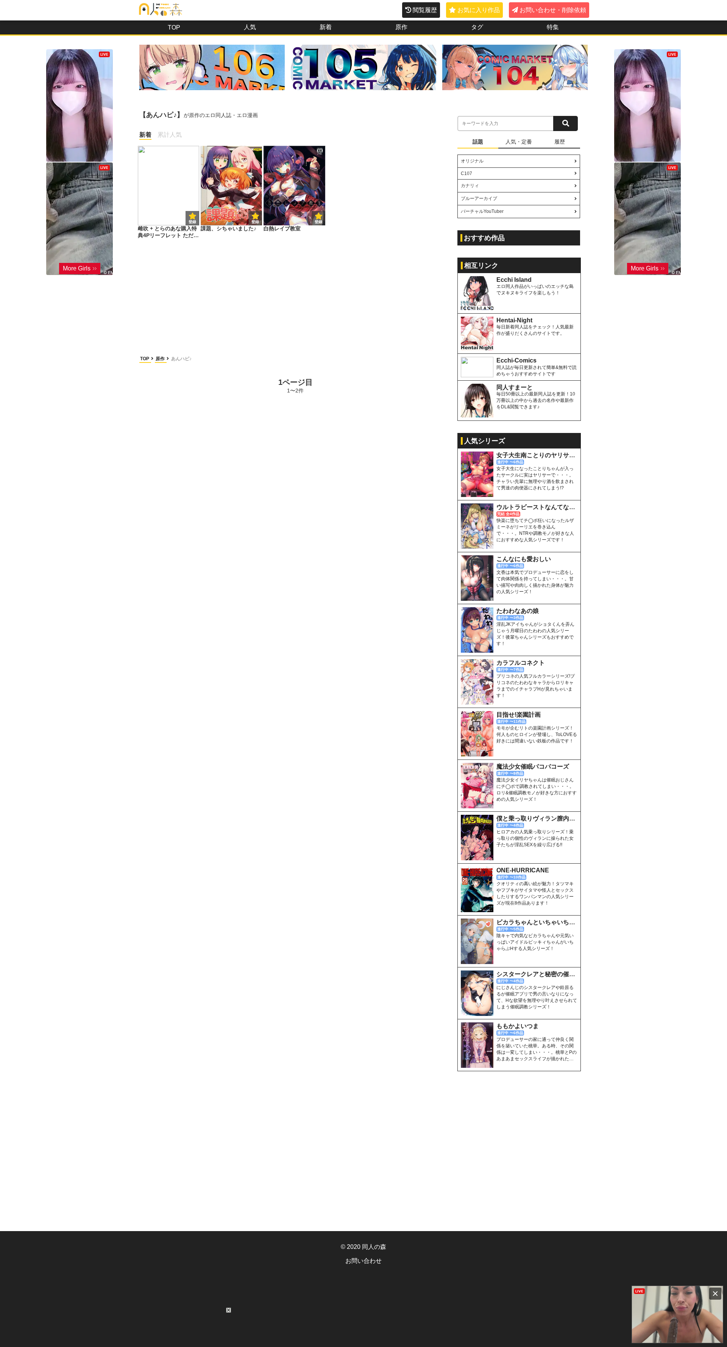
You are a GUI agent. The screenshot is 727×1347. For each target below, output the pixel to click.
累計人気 (170, 134)
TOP (174, 27)
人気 (250, 27)
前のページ (168, 385)
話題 (478, 142)
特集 (553, 27)
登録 (255, 222)
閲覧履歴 (425, 10)
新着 (326, 27)
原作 (401, 27)
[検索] (565, 123)
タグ (477, 27)
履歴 (559, 142)
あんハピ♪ (181, 358)
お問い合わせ (363, 1261)
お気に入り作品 (478, 10)
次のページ (422, 385)
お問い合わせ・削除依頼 (553, 10)
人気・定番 (518, 142)
